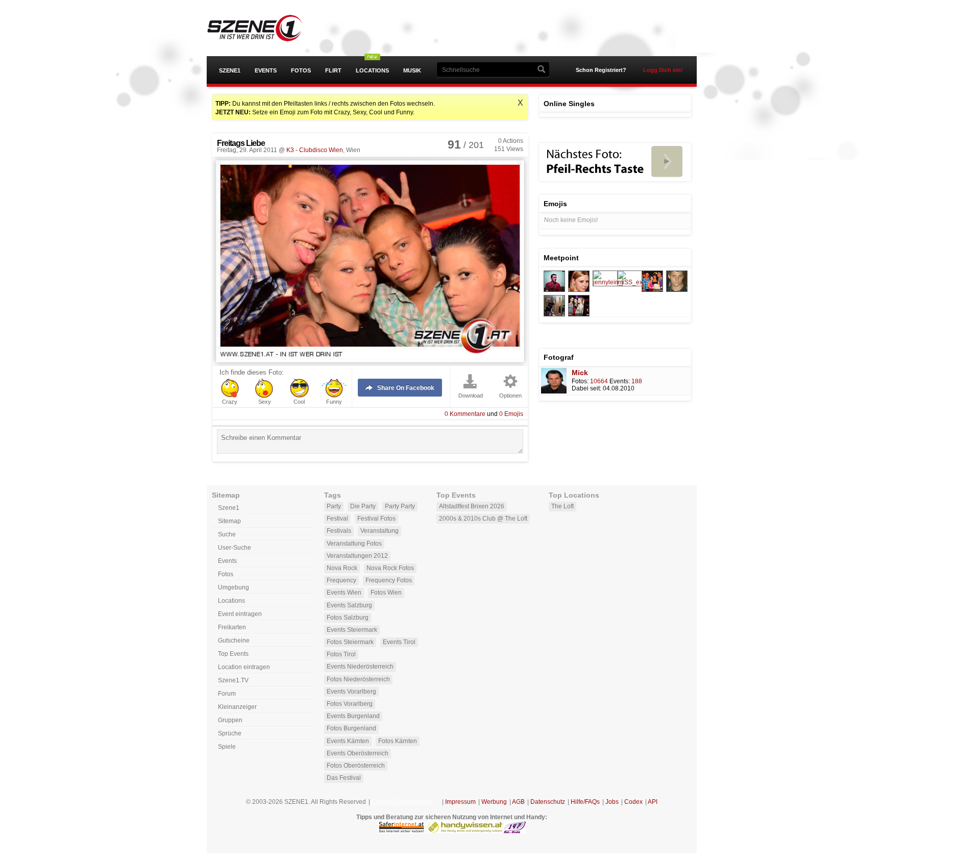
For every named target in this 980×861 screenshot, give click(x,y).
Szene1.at (264, 28)
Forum (227, 693)
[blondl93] (554, 314)
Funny (334, 402)
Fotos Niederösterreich (358, 679)
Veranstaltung (379, 530)
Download (470, 396)
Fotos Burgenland (351, 728)
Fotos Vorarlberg (350, 703)
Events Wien (344, 592)
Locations (372, 70)
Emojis (511, 413)
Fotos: (580, 381)
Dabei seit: (586, 388)
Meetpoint (561, 258)
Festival (337, 518)
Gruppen (230, 720)
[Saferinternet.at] (401, 831)
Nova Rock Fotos (390, 568)
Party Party (400, 506)
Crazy (229, 402)
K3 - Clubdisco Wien (314, 150)
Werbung (494, 801)
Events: (619, 381)
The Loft (562, 506)
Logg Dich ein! (663, 70)
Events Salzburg (349, 605)
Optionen (510, 396)
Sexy (264, 402)
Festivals (339, 530)
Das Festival (344, 777)
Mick (580, 372)
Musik (412, 70)
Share (405, 387)
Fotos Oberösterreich (356, 765)
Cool (299, 402)
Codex (633, 801)
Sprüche (229, 733)
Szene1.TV (233, 680)
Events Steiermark (352, 629)
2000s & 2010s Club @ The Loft (483, 518)
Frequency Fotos (388, 580)
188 (636, 381)
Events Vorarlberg (351, 691)
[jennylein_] (608, 282)
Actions (510, 140)
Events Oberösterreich (357, 753)
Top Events (233, 653)
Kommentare (465, 413)
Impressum (460, 801)
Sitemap (229, 521)
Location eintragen (244, 667)
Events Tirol (399, 642)
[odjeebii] (579, 314)
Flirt (333, 70)
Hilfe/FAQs (585, 801)
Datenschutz (547, 801)
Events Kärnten (348, 741)
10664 (599, 381)
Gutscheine (234, 640)
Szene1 (229, 70)
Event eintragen (240, 614)
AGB (518, 801)
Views (508, 149)
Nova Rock (342, 568)
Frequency (341, 580)
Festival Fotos (376, 518)
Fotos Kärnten (397, 741)
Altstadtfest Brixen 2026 (471, 506)
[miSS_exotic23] (638, 282)
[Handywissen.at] (464, 831)
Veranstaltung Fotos (354, 543)
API (652, 801)
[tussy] (554, 289)
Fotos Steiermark (350, 642)
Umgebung (233, 587)
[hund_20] (677, 289)
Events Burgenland (353, 716)
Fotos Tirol (341, 654)
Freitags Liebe (241, 143)
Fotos (301, 70)
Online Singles (569, 104)
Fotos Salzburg (348, 617)
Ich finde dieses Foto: (251, 372)
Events (266, 70)
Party (334, 506)
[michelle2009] (652, 289)
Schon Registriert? (601, 70)
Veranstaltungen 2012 (357, 555)
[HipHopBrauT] (579, 289)
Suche (227, 534)
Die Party (363, 506)
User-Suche (234, 547)
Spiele (227, 746)
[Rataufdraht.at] (515, 831)
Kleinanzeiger (237, 706)
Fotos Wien (386, 592)
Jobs (612, 801)
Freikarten (232, 627)
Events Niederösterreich (360, 666)
